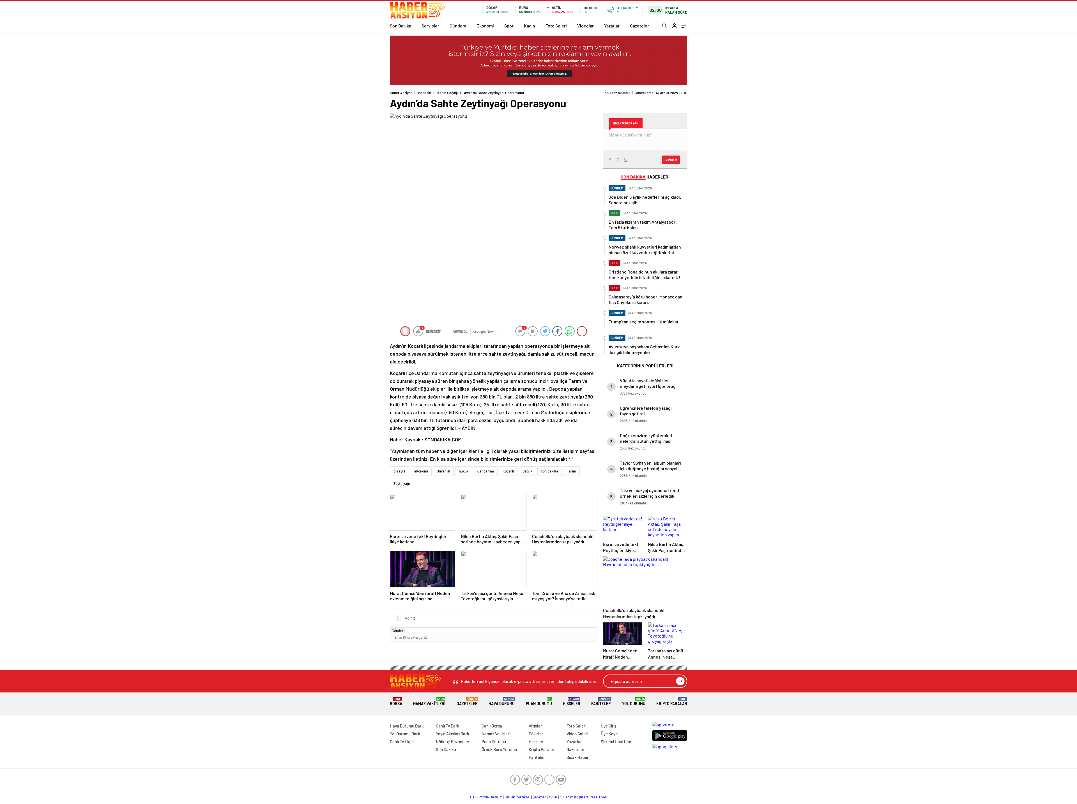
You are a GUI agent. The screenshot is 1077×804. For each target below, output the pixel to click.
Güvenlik (443, 471)
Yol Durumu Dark (405, 733)
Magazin (424, 93)
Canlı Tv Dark (447, 725)
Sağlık (527, 471)
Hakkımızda (479, 797)
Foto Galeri (556, 25)
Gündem (458, 25)
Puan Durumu (539, 701)
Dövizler (536, 733)
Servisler (430, 25)
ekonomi (421, 471)
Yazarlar (612, 25)
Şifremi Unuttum (616, 741)
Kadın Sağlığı (447, 93)
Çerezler (539, 797)
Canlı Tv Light (402, 741)
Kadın (529, 25)
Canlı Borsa (492, 725)
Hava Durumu (502, 701)
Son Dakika (400, 25)
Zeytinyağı (401, 483)
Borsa (396, 701)
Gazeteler (639, 25)
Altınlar (535, 725)
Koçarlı (508, 471)
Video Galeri (577, 733)
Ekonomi (485, 25)
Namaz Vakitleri (429, 701)
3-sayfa (399, 471)
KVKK (552, 797)
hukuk (464, 471)
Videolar (585, 25)
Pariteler (601, 701)
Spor (509, 25)
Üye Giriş (608, 725)
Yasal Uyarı (598, 797)
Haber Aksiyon (401, 93)
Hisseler (571, 701)
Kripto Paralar (671, 701)
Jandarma (485, 471)
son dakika (549, 471)
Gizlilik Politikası (517, 797)
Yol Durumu (633, 701)
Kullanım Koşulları (574, 797)
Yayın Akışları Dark (452, 733)
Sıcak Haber (578, 757)
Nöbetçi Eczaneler (453, 741)
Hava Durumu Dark (407, 725)
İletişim (497, 797)
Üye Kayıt (609, 733)
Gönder (397, 631)
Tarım (571, 471)
